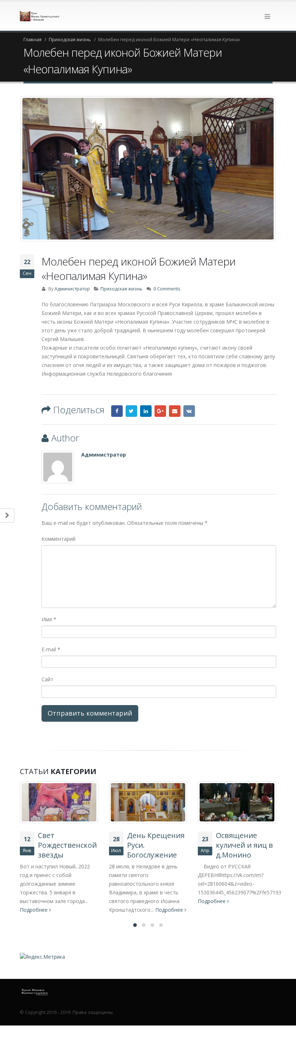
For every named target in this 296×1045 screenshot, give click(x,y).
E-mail (51, 649)
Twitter (131, 411)
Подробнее (34, 909)
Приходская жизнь (121, 289)
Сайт (47, 679)
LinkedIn (146, 411)
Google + (160, 411)
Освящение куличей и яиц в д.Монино (244, 845)
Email (174, 411)
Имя (49, 619)
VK (189, 411)
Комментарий (58, 538)
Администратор (72, 289)
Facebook (117, 411)
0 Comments (166, 289)
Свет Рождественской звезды (67, 845)
